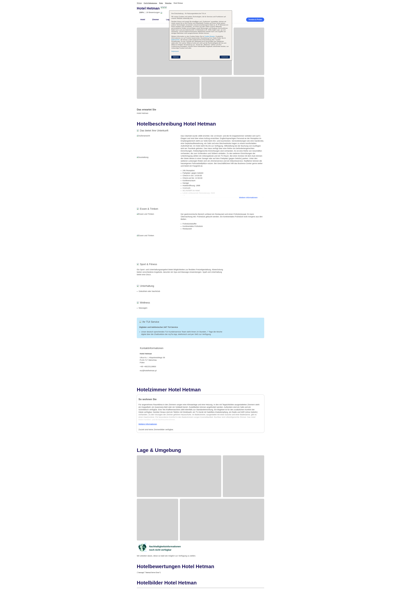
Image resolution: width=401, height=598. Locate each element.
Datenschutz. (175, 39)
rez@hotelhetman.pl (148, 371)
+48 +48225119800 (148, 366)
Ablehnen (176, 57)
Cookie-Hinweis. (209, 36)
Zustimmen (224, 57)
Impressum (175, 51)
